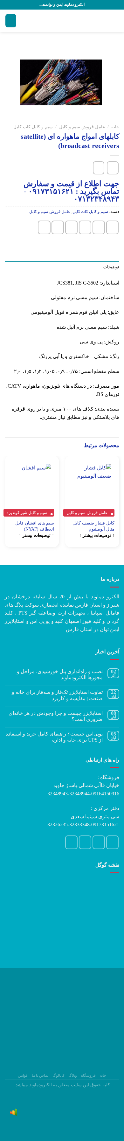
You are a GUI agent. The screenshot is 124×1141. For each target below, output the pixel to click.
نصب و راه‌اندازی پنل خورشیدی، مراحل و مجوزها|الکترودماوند (60, 674)
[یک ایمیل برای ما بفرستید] (99, 842)
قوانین (23, 1075)
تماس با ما (40, 1075)
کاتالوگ (58, 1075)
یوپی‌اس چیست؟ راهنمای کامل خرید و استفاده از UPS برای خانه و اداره (54, 737)
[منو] (115, 20)
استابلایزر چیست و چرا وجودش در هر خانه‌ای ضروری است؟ (56, 716)
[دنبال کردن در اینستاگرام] (112, 842)
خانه (115, 126)
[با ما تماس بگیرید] (85, 842)
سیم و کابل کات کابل (33, 126)
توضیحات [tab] (111, 267)
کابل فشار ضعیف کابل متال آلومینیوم (93, 526)
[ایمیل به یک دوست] (71, 227)
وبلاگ (72, 1075)
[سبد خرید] (10, 21)
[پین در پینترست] (58, 227)
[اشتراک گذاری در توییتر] (85, 227)
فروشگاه (88, 1075)
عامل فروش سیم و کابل (82, 126)
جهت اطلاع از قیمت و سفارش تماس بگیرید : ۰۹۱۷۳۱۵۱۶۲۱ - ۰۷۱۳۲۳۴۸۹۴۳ (71, 191)
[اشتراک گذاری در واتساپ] (112, 227)
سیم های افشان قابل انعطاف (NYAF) (34, 526)
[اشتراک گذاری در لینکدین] (44, 227)
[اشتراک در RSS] (71, 842)
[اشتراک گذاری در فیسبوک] (99, 227)
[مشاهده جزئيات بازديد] (13, 1112)
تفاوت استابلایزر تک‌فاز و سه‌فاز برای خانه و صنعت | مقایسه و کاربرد (57, 695)
